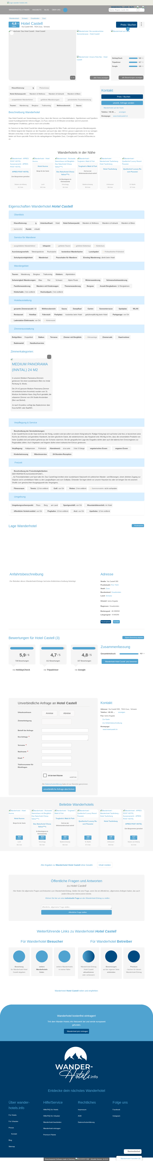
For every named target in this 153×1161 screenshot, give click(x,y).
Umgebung (20, 496)
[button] (42, 55)
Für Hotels (12, 1115)
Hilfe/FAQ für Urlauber (51, 1116)
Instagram (116, 1116)
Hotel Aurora (43, 166)
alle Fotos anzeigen (100, 78)
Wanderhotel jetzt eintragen (77, 1031)
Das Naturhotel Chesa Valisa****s (65, 173)
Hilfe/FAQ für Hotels (50, 1110)
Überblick (19, 214)
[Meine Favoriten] (65, 9)
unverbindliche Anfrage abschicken (58, 789)
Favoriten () (130, 1158)
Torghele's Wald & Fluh (87, 166)
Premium (139, 154)
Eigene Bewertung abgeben (134, 637)
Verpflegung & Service (25, 422)
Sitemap (12, 1146)
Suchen (143, 10)
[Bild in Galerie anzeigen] (93, 42)
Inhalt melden (105, 865)
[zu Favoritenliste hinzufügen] (12, 33)
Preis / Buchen (128, 24)
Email (20, 758)
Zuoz (108, 588)
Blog (46, 10)
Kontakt (116, 622)
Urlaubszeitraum (24, 712)
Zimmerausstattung (24, 328)
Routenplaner (138, 525)
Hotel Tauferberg (110, 169)
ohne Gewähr (87, 865)
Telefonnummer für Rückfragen (25, 766)
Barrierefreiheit (133, 1151)
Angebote (36, 10)
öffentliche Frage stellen (77, 912)
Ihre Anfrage (23, 737)
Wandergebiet (21, 266)
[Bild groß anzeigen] (32, 359)
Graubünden (116, 592)
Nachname (22, 752)
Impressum (82, 1110)
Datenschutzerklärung (53, 784)
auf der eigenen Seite (111, 969)
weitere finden (41, 969)
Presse (11, 1128)
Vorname (21, 745)
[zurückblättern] (15, 55)
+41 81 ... (112, 112)
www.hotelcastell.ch (120, 116)
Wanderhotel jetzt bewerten (121, 662)
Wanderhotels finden (19, 10)
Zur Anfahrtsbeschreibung (112, 723)
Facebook (116, 1110)
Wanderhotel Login (119, 7)
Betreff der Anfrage (25, 730)
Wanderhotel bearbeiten (52, 1122)
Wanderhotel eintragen (51, 1128)
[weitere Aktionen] (142, 25)
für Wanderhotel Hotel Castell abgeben (19, 969)
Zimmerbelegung (25, 721)
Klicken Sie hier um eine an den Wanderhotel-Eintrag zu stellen (77, 898)
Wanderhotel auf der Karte (113, 108)
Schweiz (109, 596)
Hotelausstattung (23, 300)
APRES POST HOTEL (20, 172)
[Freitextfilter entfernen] (137, 9)
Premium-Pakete (49, 1135)
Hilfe (131, 7)
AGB (79, 1116)
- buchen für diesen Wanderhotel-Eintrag (134, 969)
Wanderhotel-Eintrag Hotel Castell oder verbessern (88, 971)
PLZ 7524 (115, 585)
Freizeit (18, 462)
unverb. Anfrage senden (123, 103)
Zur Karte (106, 719)
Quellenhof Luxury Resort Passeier (132, 170)
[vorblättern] (70, 55)
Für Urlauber (13, 1121)
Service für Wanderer (25, 237)
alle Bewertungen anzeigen (131, 77)
